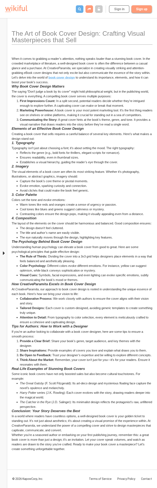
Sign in (119, 9)
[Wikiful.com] (16, 8)
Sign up (141, 9)
